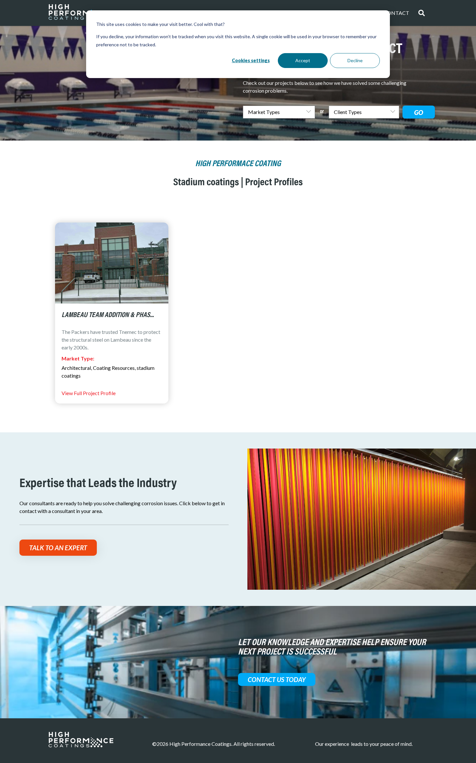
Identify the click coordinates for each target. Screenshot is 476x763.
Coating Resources (114, 368)
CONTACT (396, 13)
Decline (355, 60)
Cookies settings (251, 60)
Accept (302, 60)
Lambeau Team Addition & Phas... (108, 315)
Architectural (76, 368)
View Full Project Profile (89, 393)
